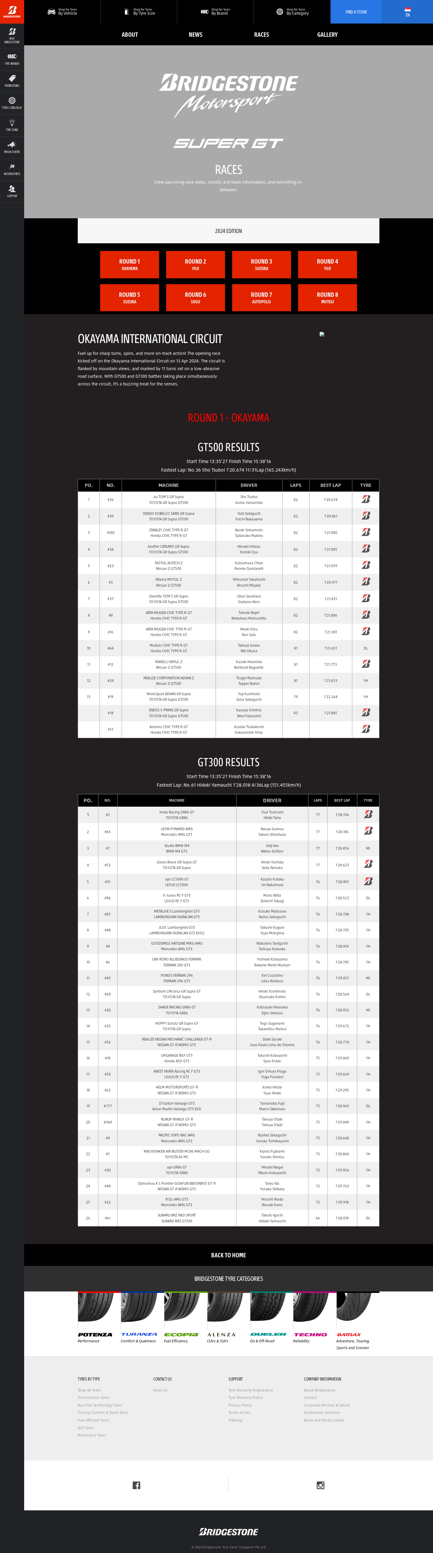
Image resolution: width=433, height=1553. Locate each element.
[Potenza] (99, 1310)
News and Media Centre (324, 1420)
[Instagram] (321, 1485)
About (130, 34)
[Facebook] (136, 1485)
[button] (12, 36)
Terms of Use (240, 1412)
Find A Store (356, 12)
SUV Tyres (86, 1428)
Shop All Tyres (89, 1390)
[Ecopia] (185, 1310)
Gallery (327, 34)
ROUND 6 (195, 297)
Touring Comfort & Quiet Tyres (103, 1412)
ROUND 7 (261, 297)
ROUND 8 (327, 297)
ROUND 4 (327, 264)
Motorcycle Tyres (92, 1435)
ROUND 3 (261, 264)
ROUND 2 (195, 264)
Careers (310, 1397)
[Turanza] (142, 1310)
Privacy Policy (240, 1405)
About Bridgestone (319, 1390)
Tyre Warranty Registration (251, 1390)
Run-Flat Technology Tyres (100, 1405)
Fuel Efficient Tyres (93, 1420)
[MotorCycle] (357, 1310)
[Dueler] (271, 1310)
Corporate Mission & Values (327, 1405)
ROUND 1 (129, 264)
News (195, 34)
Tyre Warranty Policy (246, 1397)
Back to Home (228, 1255)
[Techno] (314, 1310)
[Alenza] (228, 1310)
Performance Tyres (93, 1397)
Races (261, 34)
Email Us (160, 1390)
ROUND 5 (129, 297)
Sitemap (235, 1420)
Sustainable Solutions (322, 1412)
